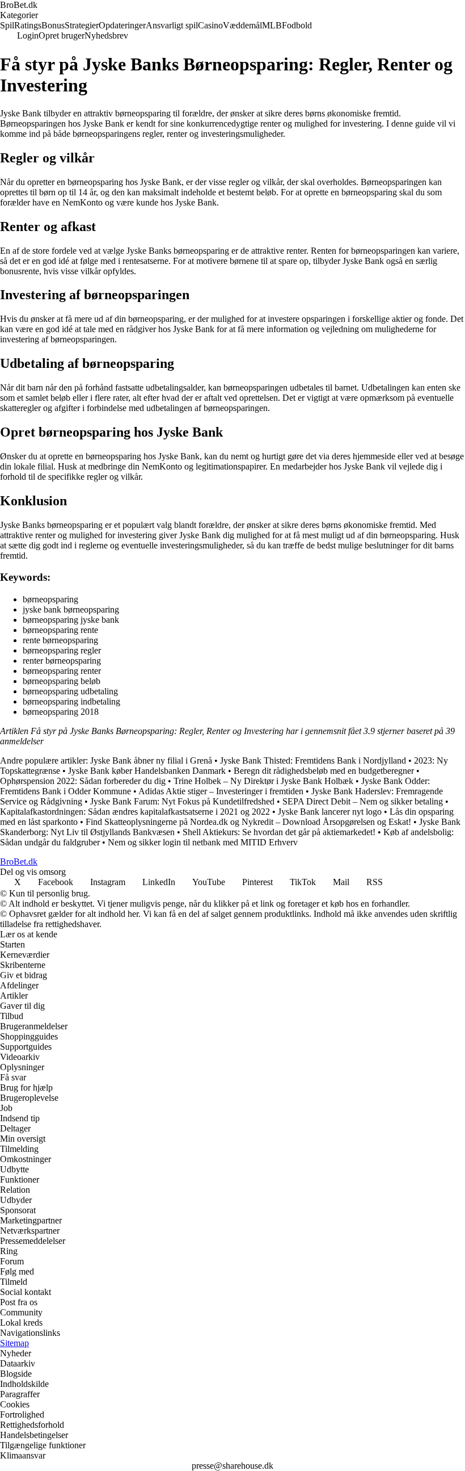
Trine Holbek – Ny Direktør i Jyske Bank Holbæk (263, 781)
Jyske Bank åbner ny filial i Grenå (151, 760)
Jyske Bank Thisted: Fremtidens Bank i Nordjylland (313, 760)
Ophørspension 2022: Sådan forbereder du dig (83, 781)
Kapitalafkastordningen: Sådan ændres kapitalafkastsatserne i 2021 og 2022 (135, 811)
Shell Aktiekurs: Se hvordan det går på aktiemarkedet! (279, 832)
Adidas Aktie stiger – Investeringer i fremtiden (220, 791)
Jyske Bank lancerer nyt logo (330, 811)
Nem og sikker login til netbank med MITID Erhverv (203, 842)
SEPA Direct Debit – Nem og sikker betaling (362, 801)
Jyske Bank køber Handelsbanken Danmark (147, 771)
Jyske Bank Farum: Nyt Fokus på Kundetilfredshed (182, 801)
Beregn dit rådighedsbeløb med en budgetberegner (324, 771)
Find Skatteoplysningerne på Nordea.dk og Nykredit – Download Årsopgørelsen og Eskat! (248, 822)
